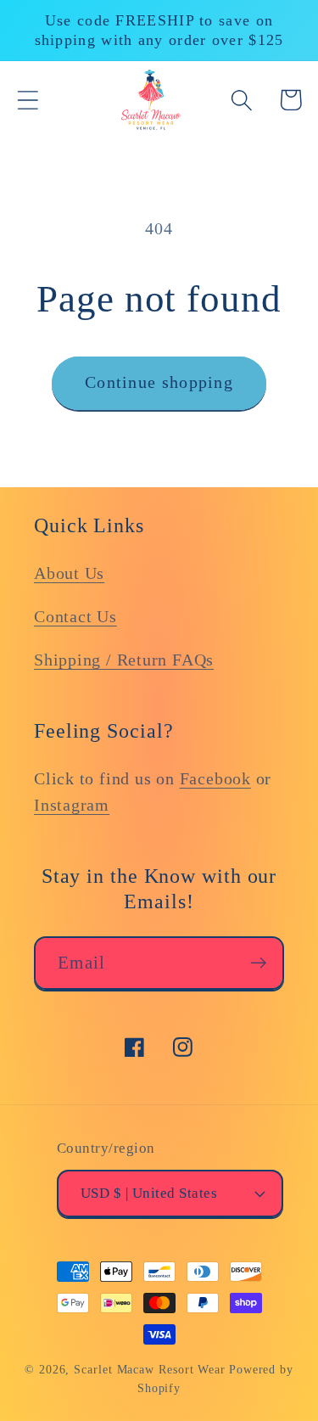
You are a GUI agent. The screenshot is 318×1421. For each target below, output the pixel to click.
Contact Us (75, 617)
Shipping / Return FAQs (124, 660)
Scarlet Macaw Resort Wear (150, 1369)
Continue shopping (159, 382)
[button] (27, 100)
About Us (69, 573)
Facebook (215, 779)
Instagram (71, 805)
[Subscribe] (258, 963)
